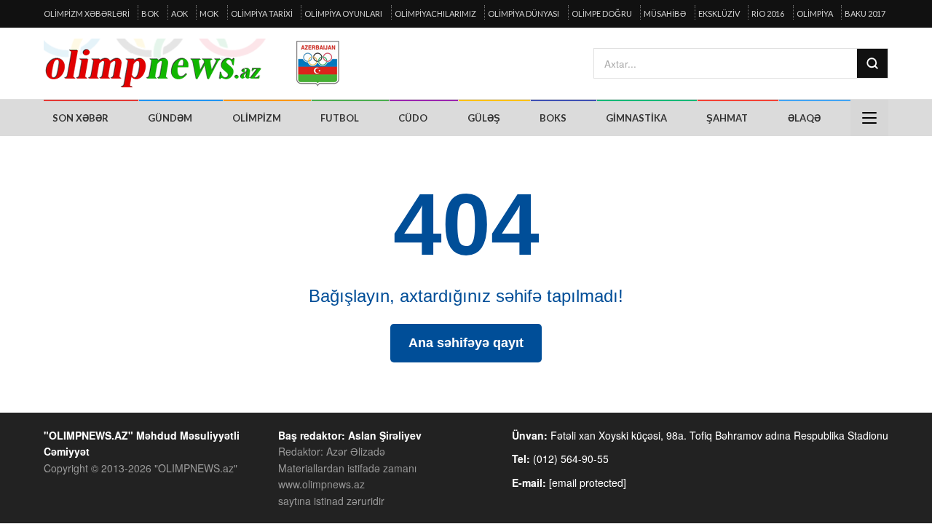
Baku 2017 (865, 13)
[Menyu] (869, 118)
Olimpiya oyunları (343, 13)
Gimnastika (636, 118)
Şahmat (727, 118)
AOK (179, 13)
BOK (150, 13)
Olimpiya (815, 13)
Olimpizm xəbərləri (87, 13)
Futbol (339, 118)
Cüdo (412, 118)
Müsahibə (665, 13)
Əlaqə (804, 118)
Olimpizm (256, 118)
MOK (209, 13)
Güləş (483, 118)
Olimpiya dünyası (523, 13)
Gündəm (170, 118)
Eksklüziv (719, 13)
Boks (553, 118)
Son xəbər (80, 118)
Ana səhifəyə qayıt (466, 343)
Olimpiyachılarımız (435, 13)
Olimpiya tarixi (262, 13)
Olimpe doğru (602, 13)
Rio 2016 (767, 13)
